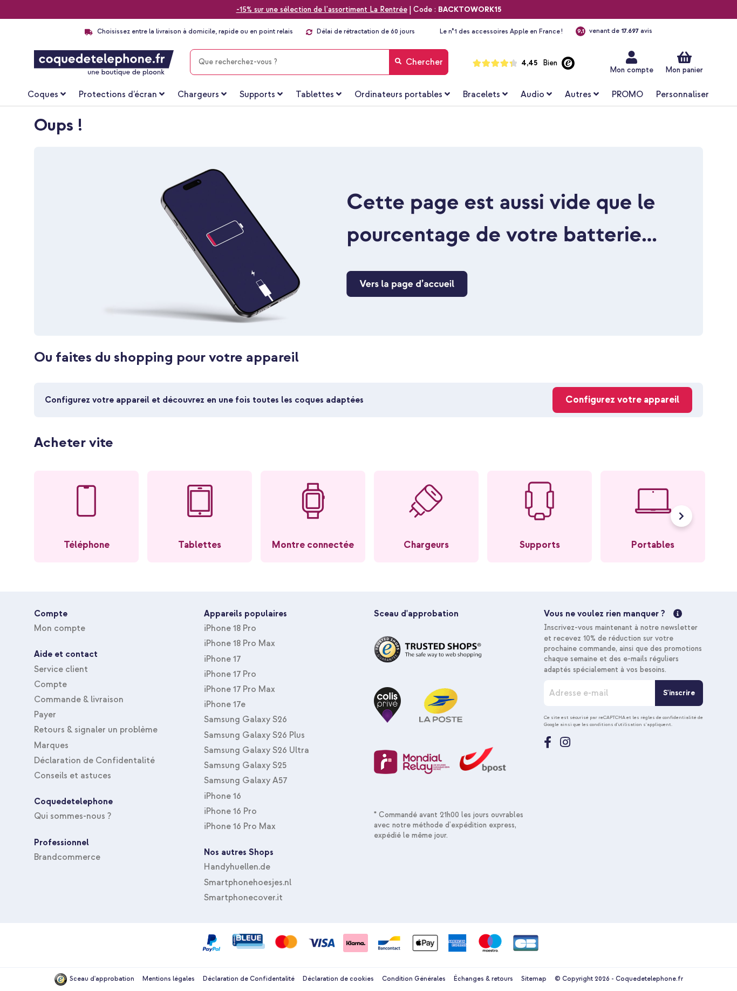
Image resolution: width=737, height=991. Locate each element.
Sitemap (534, 979)
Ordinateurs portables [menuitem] (398, 94)
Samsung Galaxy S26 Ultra (256, 750)
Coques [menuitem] (43, 94)
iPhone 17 (222, 659)
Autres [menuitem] (578, 94)
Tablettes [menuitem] (315, 94)
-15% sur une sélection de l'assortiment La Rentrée (321, 9)
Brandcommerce (67, 857)
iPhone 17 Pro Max (239, 689)
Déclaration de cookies (338, 979)
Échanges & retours (483, 979)
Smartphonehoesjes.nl (247, 882)
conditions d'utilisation (616, 724)
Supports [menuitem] (257, 94)
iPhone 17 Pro (230, 674)
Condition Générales (414, 979)
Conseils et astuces (72, 775)
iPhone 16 (222, 796)
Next (681, 516)
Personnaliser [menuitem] (682, 94)
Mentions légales (168, 979)
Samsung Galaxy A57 (245, 780)
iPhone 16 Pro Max (240, 826)
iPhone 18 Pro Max (239, 643)
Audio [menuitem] (532, 94)
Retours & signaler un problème (96, 729)
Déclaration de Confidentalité (94, 760)
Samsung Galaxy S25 (245, 765)
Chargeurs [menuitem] (198, 94)
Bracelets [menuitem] (481, 94)
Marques (51, 745)
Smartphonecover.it (243, 897)
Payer (45, 714)
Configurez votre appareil (622, 399)
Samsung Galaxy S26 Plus (254, 735)
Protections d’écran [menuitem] (118, 94)
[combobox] (319, 62)
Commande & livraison (79, 699)
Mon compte (631, 69)
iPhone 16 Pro (230, 811)
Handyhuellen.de (237, 866)
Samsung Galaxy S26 (245, 719)
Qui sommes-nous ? (72, 816)
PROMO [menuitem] (627, 94)
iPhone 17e (224, 704)
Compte (50, 684)
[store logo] (104, 63)
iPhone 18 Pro (230, 628)
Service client (61, 669)
